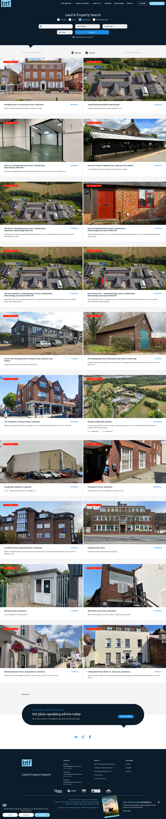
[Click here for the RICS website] (58, 789)
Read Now (127, 811)
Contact (129, 3)
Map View (78, 53)
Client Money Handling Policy (102, 771)
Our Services (66, 3)
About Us (96, 3)
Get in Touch (126, 716)
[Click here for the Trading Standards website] (108, 789)
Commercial (86, 20)
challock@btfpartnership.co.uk (72, 766)
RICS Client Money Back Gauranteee (104, 764)
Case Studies (119, 3)
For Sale (63, 20)
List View (92, 53)
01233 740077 (67, 768)
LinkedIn (128, 764)
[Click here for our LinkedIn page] (76, 737)
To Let (74, 20)
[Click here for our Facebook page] (90, 737)
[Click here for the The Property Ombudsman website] (96, 789)
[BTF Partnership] (6, 3)
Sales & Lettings (82, 3)
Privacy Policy (98, 775)
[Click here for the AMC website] (84, 789)
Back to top (25, 694)
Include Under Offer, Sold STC (83, 37)
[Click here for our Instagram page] (83, 737)
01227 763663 (67, 776)
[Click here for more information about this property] (41, 79)
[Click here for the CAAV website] (72, 789)
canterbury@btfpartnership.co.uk (73, 774)
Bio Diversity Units (102, 20)
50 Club (142, 3)
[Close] (159, 802)
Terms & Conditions (100, 778)
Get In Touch (157, 3)
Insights (108, 3)
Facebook (128, 771)
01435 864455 (67, 784)
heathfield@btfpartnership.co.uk (72, 782)
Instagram (129, 768)
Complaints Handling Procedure (103, 768)
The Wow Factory (75, 807)
